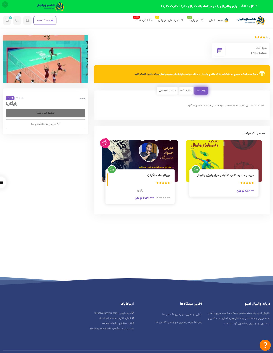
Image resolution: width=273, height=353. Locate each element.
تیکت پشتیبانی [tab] (167, 91)
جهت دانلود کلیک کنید (146, 74)
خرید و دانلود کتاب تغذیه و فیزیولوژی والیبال (225, 175)
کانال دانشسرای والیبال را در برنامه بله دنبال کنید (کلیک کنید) (209, 6)
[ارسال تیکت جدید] (265, 345)
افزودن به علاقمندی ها (43, 124)
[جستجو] (17, 20)
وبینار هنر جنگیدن (158, 175)
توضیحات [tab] (201, 91)
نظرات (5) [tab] (185, 91)
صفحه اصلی (216, 20)
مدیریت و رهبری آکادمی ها (177, 314)
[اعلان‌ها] (27, 20)
